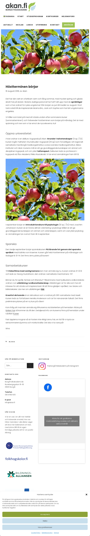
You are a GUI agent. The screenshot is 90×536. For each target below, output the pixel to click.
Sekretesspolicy (47, 533)
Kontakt (55, 25)
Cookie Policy (35, 533)
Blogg (12, 342)
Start (20, 16)
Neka (45, 521)
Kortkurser (52, 16)
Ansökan (68, 25)
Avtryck (56, 533)
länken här (10, 310)
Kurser (16, 313)
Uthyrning (41, 25)
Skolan (19, 25)
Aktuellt (8, 25)
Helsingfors (68, 16)
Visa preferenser (45, 527)
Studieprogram (35, 16)
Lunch (29, 25)
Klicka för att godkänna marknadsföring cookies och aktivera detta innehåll (62, 421)
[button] (86, 494)
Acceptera (45, 514)
